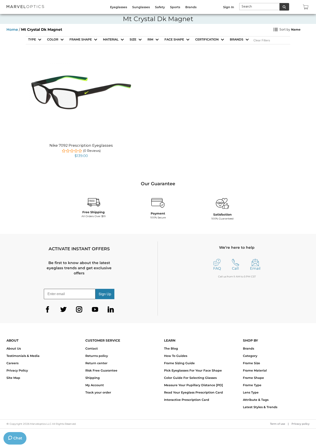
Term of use (277, 423)
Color (52, 39)
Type (32, 39)
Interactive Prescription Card (186, 400)
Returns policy (96, 356)
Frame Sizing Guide (179, 363)
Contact (91, 348)
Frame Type (252, 385)
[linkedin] (111, 309)
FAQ (217, 268)
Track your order (98, 392)
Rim (150, 39)
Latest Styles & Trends (260, 407)
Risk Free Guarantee (101, 370)
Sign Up (105, 293)
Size (133, 39)
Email (255, 268)
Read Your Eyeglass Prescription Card (193, 392)
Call (235, 268)
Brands (236, 39)
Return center (96, 363)
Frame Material (255, 370)
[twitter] (63, 309)
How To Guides (175, 356)
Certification (207, 39)
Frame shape (80, 39)
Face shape (174, 39)
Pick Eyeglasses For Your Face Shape (193, 370)
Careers (12, 363)
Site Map (13, 378)
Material (110, 39)
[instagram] (79, 309)
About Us (13, 348)
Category (250, 356)
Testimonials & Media (23, 356)
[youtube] (95, 309)
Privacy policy (300, 423)
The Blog (171, 348)
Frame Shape (253, 378)
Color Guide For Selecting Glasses (190, 378)
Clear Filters (261, 40)
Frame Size (251, 363)
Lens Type (251, 392)
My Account (94, 385)
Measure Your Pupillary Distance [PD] (193, 385)
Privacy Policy (17, 370)
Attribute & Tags (255, 400)
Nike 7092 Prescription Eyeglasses (81, 145)
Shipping (92, 378)
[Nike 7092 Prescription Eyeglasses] (81, 64)
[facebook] (47, 309)
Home (12, 29)
